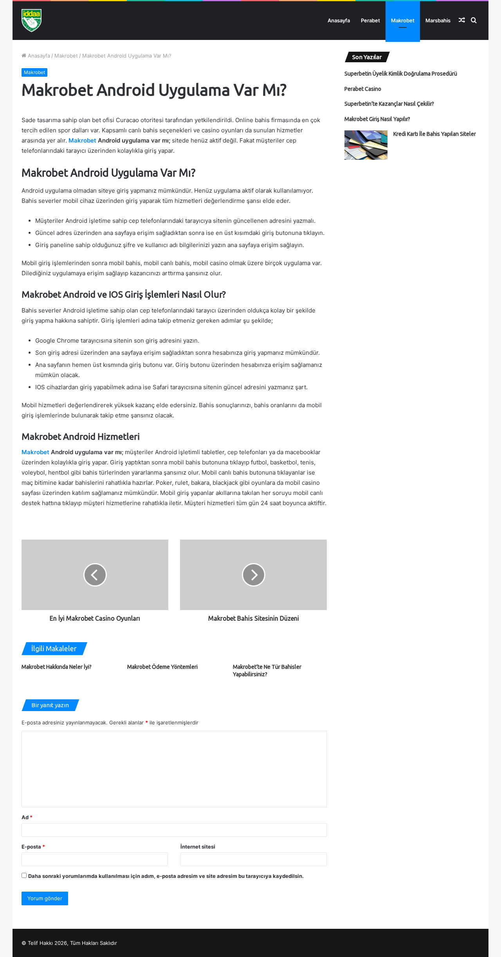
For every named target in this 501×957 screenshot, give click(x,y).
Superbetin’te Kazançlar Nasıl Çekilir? (389, 104)
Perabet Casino (362, 89)
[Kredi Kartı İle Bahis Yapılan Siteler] (365, 145)
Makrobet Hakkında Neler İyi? (57, 667)
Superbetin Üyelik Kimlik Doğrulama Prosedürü (400, 73)
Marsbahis (438, 20)
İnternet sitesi (197, 846)
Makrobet (402, 20)
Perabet (370, 20)
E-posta (33, 846)
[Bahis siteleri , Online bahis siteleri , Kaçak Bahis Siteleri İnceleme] (31, 20)
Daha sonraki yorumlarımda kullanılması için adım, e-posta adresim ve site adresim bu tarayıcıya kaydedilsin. (166, 876)
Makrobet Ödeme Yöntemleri (162, 667)
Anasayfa (339, 20)
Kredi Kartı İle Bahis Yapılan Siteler (434, 134)
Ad (27, 817)
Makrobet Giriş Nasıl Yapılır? (377, 119)
